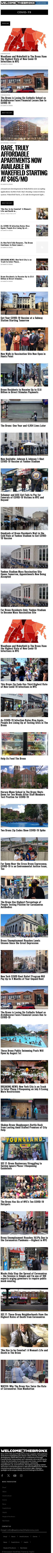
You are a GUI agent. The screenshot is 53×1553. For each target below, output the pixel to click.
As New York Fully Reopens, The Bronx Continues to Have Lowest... (17, 243)
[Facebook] (2, 1475)
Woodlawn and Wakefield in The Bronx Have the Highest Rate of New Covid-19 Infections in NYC (24, 59)
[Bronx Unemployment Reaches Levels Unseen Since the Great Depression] (24, 925)
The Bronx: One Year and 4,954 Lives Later (23, 425)
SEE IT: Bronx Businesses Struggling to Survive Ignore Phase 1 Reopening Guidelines (21, 1165)
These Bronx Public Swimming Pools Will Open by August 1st (22, 1052)
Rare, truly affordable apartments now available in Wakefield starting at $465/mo (24, 163)
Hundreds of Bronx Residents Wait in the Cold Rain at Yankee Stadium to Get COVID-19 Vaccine (24, 535)
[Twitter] (8, 1475)
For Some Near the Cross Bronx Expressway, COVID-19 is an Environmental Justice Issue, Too (24, 866)
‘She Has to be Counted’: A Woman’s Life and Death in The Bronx (24, 1351)
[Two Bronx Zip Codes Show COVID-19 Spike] (24, 815)
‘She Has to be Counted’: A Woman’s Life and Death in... (16, 209)
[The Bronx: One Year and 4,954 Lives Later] (24, 410)
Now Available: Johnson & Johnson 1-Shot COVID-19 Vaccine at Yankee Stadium (22, 460)
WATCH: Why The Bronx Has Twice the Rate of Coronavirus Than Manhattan (23, 1387)
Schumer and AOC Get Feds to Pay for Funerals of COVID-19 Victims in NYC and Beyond (22, 497)
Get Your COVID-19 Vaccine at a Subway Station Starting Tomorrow (22, 319)
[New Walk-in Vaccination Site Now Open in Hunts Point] (24, 339)
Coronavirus (5, 53)
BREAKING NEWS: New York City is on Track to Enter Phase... (16, 260)
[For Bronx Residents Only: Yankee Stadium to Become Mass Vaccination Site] (24, 595)
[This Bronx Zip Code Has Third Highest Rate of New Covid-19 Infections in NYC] (24, 669)
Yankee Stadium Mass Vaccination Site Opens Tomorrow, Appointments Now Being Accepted (23, 574)
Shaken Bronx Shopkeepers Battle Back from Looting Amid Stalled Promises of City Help (24, 1127)
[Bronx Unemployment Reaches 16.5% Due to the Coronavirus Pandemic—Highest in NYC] (24, 1223)
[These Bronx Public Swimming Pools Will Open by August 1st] (24, 1036)
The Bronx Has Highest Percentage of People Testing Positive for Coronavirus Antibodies (22, 904)
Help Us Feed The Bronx (13, 758)
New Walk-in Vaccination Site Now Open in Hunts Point (23, 355)
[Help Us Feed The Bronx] (24, 744)
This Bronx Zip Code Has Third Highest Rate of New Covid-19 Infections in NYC (24, 685)
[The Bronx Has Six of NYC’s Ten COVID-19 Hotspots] (24, 1187)
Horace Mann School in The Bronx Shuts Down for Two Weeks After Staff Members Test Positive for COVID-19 (23, 794)
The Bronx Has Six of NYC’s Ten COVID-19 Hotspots (22, 1203)
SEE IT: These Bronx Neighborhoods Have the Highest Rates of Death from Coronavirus (24, 1316)
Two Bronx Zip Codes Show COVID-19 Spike (23, 830)
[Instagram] (21, 1475)
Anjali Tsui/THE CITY (8, 213)
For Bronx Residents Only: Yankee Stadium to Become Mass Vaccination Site (23, 611)
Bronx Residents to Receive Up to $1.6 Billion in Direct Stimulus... (17, 277)
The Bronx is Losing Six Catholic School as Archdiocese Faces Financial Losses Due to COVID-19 (23, 100)
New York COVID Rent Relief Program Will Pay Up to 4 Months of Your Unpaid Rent (23, 977)
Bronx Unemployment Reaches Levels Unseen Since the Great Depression (20, 942)
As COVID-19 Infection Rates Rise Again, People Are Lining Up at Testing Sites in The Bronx (24, 722)
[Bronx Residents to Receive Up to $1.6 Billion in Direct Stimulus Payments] (42, 281)
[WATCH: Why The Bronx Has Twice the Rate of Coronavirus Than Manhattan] (24, 1371)
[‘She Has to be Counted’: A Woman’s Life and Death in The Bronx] (42, 213)
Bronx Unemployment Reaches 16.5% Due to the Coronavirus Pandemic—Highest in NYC (24, 1239)
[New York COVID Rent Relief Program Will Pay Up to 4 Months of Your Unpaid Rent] (24, 961)
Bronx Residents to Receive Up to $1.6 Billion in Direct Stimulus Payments (21, 391)
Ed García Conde (7, 64)
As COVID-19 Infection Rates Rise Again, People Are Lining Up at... (15, 226)
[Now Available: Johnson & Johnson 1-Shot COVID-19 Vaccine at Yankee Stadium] (24, 444)
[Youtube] (14, 1475)
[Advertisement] (26, 1421)
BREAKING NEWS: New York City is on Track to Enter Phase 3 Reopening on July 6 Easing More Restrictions (24, 1089)
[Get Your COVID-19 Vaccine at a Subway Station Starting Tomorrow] (24, 303)
